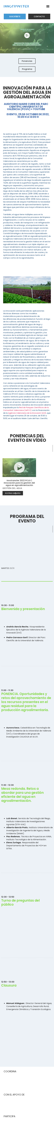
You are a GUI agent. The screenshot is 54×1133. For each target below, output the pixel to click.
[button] (47, 6)
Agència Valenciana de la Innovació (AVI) (27, 413)
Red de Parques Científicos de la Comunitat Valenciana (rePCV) (26, 409)
